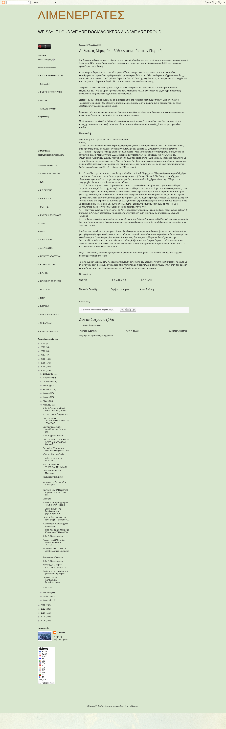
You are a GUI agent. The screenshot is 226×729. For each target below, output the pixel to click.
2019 (43, 347)
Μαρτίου (47, 592)
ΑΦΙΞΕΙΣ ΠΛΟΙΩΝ (48, 109)
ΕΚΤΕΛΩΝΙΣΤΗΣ (47, 264)
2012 (43, 605)
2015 (43, 363)
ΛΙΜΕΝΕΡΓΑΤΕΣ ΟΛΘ (50, 173)
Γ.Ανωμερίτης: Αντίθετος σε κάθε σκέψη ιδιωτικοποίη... (56, 518)
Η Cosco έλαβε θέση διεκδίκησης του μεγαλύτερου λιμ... (52, 511)
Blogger (134, 706)
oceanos (61, 632)
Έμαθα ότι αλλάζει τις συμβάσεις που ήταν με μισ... (54, 429)
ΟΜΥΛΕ (43, 100)
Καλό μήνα (47, 587)
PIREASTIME (46, 190)
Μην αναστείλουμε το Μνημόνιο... (52, 472)
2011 (43, 609)
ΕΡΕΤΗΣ (44, 273)
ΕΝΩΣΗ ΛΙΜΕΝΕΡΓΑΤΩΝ (51, 75)
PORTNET (45, 207)
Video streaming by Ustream (52, 459)
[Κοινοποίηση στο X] (128, 310)
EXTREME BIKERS (49, 331)
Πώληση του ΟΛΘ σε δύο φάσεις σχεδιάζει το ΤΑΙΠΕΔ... (54, 542)
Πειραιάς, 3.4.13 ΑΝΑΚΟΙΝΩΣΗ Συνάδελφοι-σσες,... (52, 579)
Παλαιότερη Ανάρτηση (177, 331)
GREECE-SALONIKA (49, 315)
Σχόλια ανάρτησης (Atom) (102, 336)
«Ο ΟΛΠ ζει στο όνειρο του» (55, 414)
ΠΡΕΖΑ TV (45, 290)
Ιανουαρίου (48, 600)
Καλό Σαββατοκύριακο (53, 435)
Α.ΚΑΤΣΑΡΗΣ (46, 239)
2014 (43, 366)
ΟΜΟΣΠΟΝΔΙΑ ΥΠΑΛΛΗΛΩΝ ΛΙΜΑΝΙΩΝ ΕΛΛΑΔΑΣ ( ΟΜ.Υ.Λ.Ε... (56, 442)
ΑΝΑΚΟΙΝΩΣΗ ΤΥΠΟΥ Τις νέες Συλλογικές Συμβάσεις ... (56, 551)
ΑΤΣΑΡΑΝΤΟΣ (46, 248)
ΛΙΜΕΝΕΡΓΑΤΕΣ (81, 15)
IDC (42, 182)
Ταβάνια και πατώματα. (53, 477)
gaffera (120, 706)
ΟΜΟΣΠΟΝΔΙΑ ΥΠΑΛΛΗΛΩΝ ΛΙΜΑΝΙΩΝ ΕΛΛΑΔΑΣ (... (56, 420)
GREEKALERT (47, 323)
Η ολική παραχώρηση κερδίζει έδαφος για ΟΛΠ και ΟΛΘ (56, 531)
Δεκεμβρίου (48, 374)
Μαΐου (46, 401)
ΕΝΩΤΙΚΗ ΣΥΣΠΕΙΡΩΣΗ (51, 92)
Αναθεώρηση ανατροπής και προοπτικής (55, 525)
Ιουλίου (46, 393)
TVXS (42, 223)
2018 (43, 351)
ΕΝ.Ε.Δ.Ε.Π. (45, 84)
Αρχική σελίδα (132, 331)
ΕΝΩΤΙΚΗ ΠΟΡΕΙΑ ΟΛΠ (51, 215)
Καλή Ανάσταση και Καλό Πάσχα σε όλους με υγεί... (55, 409)
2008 (43, 621)
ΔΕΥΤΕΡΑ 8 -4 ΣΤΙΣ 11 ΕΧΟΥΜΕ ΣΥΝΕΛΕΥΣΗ (54, 566)
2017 (43, 355)
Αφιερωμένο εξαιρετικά (53, 557)
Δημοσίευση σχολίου (92, 325)
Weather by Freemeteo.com (47, 67)
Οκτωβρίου (48, 382)
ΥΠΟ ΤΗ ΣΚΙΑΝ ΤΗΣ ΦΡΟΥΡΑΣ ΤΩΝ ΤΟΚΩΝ (55, 465)
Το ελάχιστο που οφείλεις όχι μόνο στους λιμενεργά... (55, 572)
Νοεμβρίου (48, 378)
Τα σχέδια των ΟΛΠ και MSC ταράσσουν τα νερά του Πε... (55, 492)
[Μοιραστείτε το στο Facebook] (131, 310)
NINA (42, 298)
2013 (43, 370)
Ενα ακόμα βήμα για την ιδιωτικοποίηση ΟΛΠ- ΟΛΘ (56, 449)
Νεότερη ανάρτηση (88, 331)
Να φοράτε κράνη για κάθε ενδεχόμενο (54, 483)
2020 (43, 343)
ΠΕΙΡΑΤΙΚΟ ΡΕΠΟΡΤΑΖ (50, 281)
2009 (43, 617)
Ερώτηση (47, 499)
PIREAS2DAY (46, 198)
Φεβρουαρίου (49, 596)
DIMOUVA (44, 306)
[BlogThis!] (125, 310)
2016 (43, 359)
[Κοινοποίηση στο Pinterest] (134, 310)
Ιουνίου (46, 397)
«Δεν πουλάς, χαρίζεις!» (53, 454)
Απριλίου (47, 405)
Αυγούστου (48, 389)
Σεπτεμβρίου (49, 385)
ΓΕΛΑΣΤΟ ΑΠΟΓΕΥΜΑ (50, 256)
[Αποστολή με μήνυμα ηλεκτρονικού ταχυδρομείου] (121, 310)
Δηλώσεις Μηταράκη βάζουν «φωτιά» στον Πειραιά (55, 503)
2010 (43, 613)
